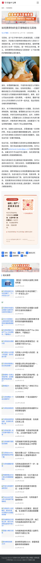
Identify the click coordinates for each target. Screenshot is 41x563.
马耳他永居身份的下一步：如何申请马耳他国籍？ (26, 465)
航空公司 (32, 253)
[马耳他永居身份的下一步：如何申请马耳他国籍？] (8, 467)
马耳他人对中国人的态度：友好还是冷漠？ (26, 353)
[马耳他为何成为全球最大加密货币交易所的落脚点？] (8, 311)
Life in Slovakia (17, 560)
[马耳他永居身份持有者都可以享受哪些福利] (8, 411)
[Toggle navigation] (38, 3)
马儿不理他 (5, 33)
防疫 (25, 256)
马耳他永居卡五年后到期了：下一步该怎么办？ (26, 292)
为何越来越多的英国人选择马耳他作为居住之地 (26, 532)
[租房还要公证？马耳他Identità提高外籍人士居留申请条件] (8, 455)
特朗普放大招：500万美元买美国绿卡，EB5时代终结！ (26, 476)
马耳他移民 (29, 33)
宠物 (6, 253)
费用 (6, 256)
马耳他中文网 (16, 558)
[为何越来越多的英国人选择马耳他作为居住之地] (8, 533)
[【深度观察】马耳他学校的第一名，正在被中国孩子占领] (8, 433)
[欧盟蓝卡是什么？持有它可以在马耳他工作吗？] (8, 389)
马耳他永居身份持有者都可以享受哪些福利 (26, 409)
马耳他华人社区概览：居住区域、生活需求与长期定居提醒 (26, 509)
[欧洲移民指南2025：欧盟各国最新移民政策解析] (8, 544)
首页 (3, 8)
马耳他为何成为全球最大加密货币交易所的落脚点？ (26, 309)
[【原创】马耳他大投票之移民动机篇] (8, 283)
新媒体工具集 (31, 560)
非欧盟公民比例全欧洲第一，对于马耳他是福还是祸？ (26, 365)
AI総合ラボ (25, 560)
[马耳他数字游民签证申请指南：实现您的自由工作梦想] (8, 444)
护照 (22, 253)
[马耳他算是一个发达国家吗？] (8, 400)
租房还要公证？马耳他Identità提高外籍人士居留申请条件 (27, 454)
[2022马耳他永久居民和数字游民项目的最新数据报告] (8, 322)
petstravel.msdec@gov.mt (18, 149)
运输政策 (16, 256)
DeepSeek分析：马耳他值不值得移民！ (26, 498)
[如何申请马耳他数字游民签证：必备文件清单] (8, 489)
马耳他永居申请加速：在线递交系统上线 (26, 420)
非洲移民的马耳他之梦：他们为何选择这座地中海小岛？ (26, 521)
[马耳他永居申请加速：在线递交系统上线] (8, 422)
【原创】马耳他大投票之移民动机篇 (26, 281)
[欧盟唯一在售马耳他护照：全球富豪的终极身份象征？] (8, 377)
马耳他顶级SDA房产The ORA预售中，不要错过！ (27, 331)
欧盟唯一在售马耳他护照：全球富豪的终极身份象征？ (26, 376)
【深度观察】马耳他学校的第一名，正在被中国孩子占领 (26, 431)
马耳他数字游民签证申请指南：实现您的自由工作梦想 (26, 443)
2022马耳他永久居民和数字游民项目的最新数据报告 (27, 320)
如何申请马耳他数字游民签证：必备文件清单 (26, 487)
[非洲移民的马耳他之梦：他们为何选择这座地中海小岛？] (8, 522)
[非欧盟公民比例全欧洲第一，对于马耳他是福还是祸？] (8, 366)
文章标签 (36, 558)
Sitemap (10, 560)
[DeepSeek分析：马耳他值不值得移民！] (8, 500)
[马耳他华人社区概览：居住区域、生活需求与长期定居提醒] (8, 511)
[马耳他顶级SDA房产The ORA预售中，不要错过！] (8, 333)
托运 (14, 253)
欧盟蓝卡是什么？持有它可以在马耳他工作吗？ (26, 387)
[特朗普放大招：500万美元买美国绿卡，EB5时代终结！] (8, 478)
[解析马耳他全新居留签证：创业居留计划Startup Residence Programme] (8, 344)
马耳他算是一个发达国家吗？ (26, 397)
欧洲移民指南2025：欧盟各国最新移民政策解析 (27, 543)
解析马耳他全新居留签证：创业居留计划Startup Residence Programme (26, 342)
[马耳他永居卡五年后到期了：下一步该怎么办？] (8, 294)
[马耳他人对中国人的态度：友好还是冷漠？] (8, 355)
